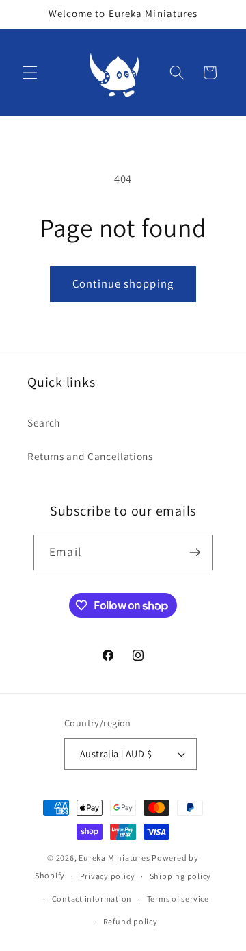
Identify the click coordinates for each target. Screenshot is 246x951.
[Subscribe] (194, 552)
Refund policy (130, 921)
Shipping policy (181, 876)
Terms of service (178, 898)
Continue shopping (123, 283)
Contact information (92, 898)
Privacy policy (107, 876)
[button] (30, 72)
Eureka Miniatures (115, 857)
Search (43, 422)
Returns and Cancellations (90, 456)
